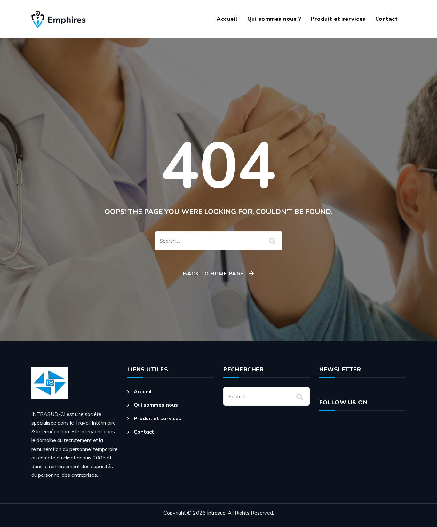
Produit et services (338, 19)
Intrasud (216, 512)
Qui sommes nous (156, 405)
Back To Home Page (213, 273)
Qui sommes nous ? (274, 19)
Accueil (227, 19)
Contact (386, 19)
